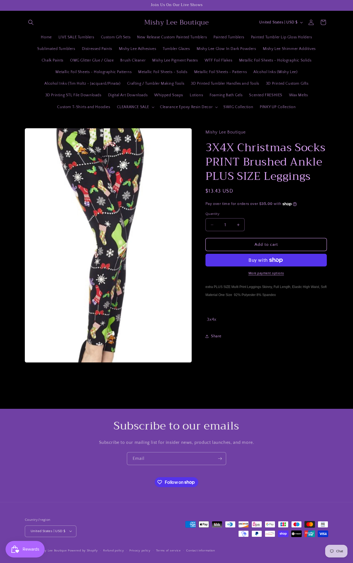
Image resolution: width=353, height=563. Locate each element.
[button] (31, 22)
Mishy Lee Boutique (52, 550)
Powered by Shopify (83, 550)
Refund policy (113, 550)
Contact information (200, 550)
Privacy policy (140, 550)
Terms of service (168, 550)
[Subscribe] (220, 458)
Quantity (212, 214)
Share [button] (216, 336)
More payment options (266, 273)
